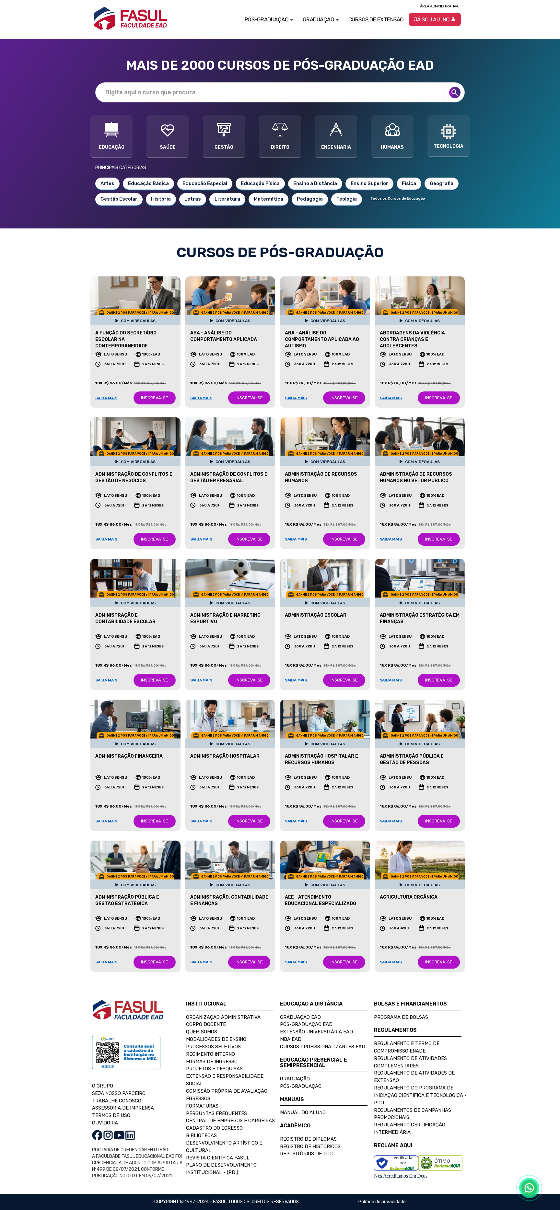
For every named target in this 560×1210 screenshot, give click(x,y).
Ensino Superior (369, 183)
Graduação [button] (319, 19)
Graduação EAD (300, 1017)
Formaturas (202, 1106)
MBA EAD (290, 1039)
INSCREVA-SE (154, 397)
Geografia (441, 183)
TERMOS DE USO (111, 1115)
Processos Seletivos (213, 1047)
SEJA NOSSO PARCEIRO (119, 1093)
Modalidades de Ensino (216, 1039)
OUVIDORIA (105, 1123)
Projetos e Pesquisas (214, 1069)
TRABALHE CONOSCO (116, 1101)
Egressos (198, 1098)
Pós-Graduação (300, 1086)
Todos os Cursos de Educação (397, 198)
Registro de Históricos (310, 1146)
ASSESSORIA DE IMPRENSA (123, 1108)
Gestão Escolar (118, 199)
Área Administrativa (439, 6)
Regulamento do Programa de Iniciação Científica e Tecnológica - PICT (420, 1095)
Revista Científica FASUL (218, 1158)
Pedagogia (310, 199)
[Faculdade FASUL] (128, 1015)
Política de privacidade (382, 1201)
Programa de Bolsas (401, 1017)
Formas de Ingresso (212, 1062)
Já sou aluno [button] (432, 19)
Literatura (227, 199)
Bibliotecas (201, 1135)
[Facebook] (97, 1135)
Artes (107, 183)
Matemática (268, 199)
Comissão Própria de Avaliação (226, 1091)
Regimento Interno (210, 1054)
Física (409, 183)
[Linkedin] (130, 1135)
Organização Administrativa (223, 1017)
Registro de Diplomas (308, 1139)
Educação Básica (148, 183)
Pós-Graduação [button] (267, 19)
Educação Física (260, 183)
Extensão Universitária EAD (316, 1032)
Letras (192, 199)
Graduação (295, 1079)
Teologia (346, 199)
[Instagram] (108, 1135)
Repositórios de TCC (306, 1154)
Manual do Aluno (303, 1112)
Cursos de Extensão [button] (376, 19)
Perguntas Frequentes (216, 1113)
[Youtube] (119, 1135)
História (161, 199)
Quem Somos (201, 1032)
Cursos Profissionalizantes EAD (322, 1047)
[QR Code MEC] (126, 1059)
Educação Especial (204, 183)
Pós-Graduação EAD (306, 1024)
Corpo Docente (206, 1024)
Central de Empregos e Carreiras (230, 1120)
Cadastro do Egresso (214, 1128)
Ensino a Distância (315, 183)
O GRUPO (102, 1086)
